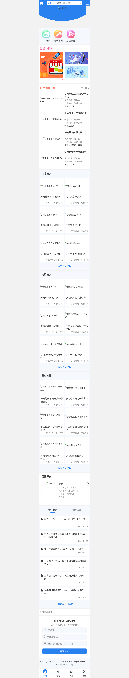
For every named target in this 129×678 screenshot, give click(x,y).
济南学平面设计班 (49, 297)
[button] (61, 25)
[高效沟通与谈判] (77, 186)
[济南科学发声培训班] (52, 186)
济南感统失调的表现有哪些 (51, 457)
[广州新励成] (62, 17)
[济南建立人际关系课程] (52, 243)
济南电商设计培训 (74, 354)
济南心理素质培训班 (50, 225)
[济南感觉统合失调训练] (77, 388)
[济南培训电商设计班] (52, 316)
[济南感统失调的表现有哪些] (52, 445)
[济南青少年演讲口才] (77, 243)
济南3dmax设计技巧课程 (51, 356)
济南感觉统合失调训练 (77, 398)
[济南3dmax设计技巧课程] (52, 344)
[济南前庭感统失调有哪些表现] (52, 388)
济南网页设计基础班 (76, 297)
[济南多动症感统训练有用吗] (52, 416)
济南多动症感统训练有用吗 (51, 428)
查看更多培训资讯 (64, 604)
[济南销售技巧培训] (77, 215)
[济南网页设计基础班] (77, 287)
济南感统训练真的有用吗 (77, 428)
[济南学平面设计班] (52, 287)
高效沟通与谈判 (73, 196)
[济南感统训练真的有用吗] (77, 416)
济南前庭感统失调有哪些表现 (51, 400)
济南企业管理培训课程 (75, 151)
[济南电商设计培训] (77, 344)
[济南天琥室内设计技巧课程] (77, 316)
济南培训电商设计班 (50, 326)
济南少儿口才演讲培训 (75, 112)
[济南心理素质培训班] (52, 215)
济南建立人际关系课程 (51, 253)
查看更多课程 (64, 265)
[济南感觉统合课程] (77, 445)
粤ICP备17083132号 (64, 664)
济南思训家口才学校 (73, 145)
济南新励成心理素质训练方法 (76, 95)
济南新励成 (69, 106)
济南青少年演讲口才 (76, 253)
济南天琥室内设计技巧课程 (77, 327)
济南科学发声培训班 (50, 196)
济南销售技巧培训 (73, 132)
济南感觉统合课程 (74, 455)
